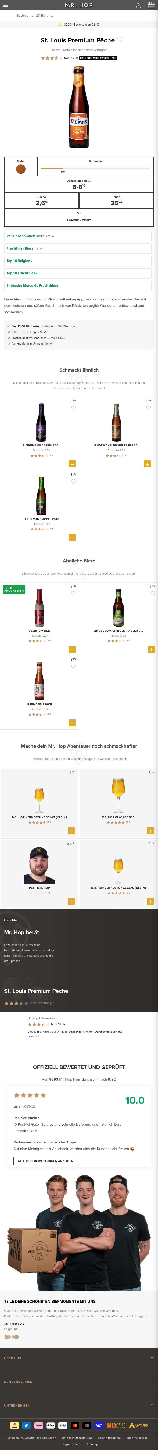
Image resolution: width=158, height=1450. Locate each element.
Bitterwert (95, 161)
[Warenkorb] (151, 5)
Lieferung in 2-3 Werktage (82, 24)
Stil (79, 213)
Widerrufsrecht (137, 1438)
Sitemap (92, 1444)
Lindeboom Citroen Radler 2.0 (119, 631)
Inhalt (116, 197)
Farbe (20, 161)
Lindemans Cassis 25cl (41, 445)
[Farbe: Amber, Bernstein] (21, 169)
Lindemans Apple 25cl (41, 519)
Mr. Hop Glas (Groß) (119, 817)
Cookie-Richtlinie (109, 1438)
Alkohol (42, 197)
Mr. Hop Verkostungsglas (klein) (39, 817)
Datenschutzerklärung (77, 1438)
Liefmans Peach (39, 704)
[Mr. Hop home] (79, 5)
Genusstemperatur (79, 181)
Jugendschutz (71, 1444)
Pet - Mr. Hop (39, 888)
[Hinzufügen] (72, 463)
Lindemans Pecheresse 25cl (116, 445)
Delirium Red (39, 631)
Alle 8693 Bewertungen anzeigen (45, 1161)
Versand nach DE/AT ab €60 (38, 338)
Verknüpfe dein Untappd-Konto (32, 343)
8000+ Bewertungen (30, 332)
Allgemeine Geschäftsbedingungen (32, 1438)
